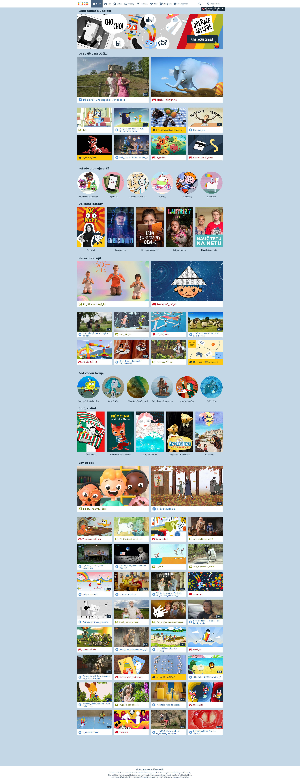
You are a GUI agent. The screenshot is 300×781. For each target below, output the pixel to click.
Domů (98, 4)
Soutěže (144, 4)
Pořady (131, 4)
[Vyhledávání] (199, 3)
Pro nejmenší (183, 4)
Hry (109, 4)
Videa (119, 4)
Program (167, 4)
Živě (155, 4)
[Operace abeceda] (150, 31)
